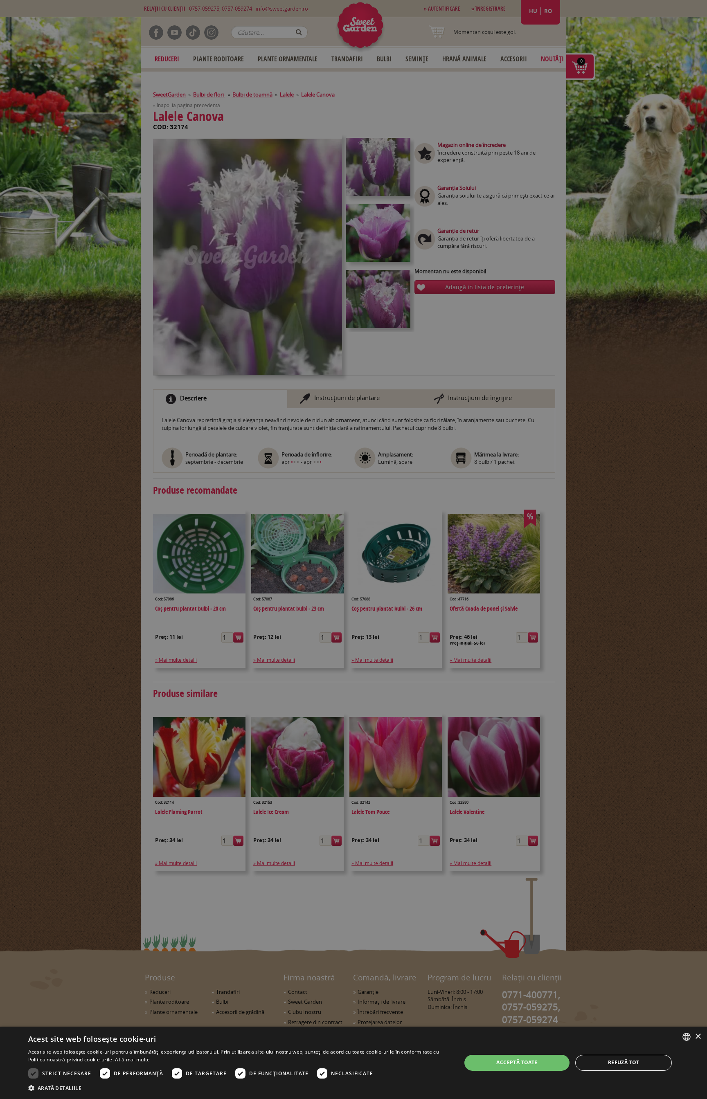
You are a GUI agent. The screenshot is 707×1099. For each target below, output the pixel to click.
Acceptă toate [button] (516, 1062)
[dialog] (353, 1063)
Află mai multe (132, 1059)
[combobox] (686, 1037)
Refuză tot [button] (623, 1062)
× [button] (698, 1037)
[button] (238, 1088)
